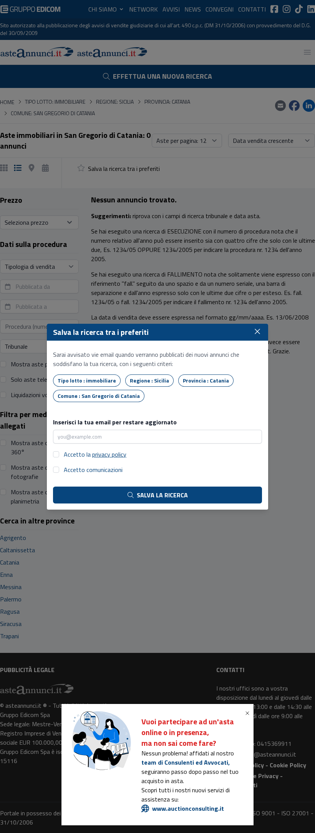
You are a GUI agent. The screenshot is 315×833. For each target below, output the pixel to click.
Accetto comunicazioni (93, 469)
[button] (249, 713)
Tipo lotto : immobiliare (87, 380)
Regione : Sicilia (149, 380)
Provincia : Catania (206, 380)
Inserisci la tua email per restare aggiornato (115, 422)
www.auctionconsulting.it (188, 808)
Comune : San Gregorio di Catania (99, 396)
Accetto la (95, 454)
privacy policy (109, 454)
